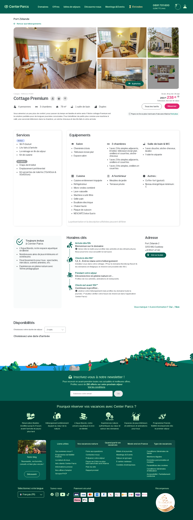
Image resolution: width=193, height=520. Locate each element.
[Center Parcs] (17, 6)
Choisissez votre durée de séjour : (28, 330)
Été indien (137, 7)
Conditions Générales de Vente (157, 452)
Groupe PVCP (61, 474)
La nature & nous (62, 460)
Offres (55, 7)
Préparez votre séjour (95, 458)
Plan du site (91, 467)
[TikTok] (68, 495)
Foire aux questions (94, 451)
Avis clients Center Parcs (65, 463)
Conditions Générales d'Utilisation (156, 470)
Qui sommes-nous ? (63, 451)
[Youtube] (62, 495)
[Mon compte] (185, 7)
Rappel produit (92, 470)
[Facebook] (52, 495)
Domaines (43, 7)
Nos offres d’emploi (63, 470)
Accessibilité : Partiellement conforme (158, 475)
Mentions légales (154, 457)
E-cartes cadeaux (123, 461)
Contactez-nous (93, 455)
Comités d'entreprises (125, 465)
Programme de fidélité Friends (64, 456)
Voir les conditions (96, 387)
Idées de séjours (72, 7)
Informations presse (63, 467)
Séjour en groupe (124, 458)
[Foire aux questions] (178, 7)
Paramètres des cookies (157, 465)
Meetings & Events (114, 7)
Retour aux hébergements (29, 24)
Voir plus (174, 114)
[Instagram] (57, 495)
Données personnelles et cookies (158, 461)
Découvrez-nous (92, 7)
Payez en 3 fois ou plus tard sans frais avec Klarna (97, 462)
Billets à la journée (124, 451)
